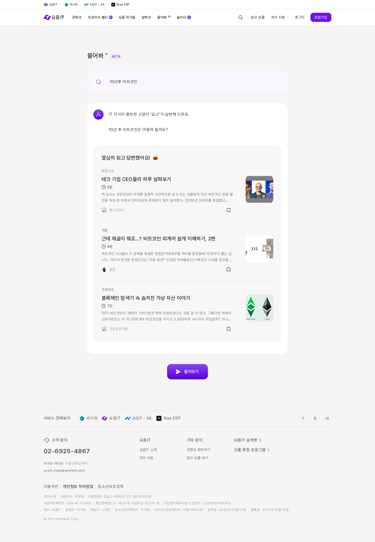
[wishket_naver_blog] (327, 418)
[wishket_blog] (315, 418)
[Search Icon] (241, 17)
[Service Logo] (54, 17)
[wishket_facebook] (303, 418)
